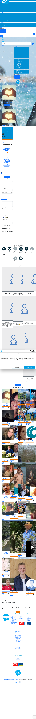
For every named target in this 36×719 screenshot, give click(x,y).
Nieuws (3, 14)
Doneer (20, 620)
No (10, 199)
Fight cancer (18, 47)
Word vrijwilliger (4, 9)
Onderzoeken (2, 22)
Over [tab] (30, 353)
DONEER (2, 28)
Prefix (2, 182)
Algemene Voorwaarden (11, 628)
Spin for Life (3, 8)
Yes (4, 199)
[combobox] (7, 192)
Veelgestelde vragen (5, 18)
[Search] (34, 34)
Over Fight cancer (4, 13)
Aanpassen (17, 367)
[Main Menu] (0, 79)
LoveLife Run (18, 60)
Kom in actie (16, 58)
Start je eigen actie (13, 616)
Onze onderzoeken (4, 25)
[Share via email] (2, 104)
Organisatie (3, 15)
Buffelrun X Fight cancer (5, 7)
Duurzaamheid (18, 51)
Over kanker (3, 24)
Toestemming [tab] (6, 353)
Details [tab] (18, 353)
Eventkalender (4, 10)
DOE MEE (3, 31)
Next (6, 215)
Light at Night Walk (19, 61)
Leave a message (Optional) (6, 200)
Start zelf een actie (19, 59)
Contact (3, 19)
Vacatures (3, 17)
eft (11, 217)
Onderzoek (3, 23)
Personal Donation (7, 177)
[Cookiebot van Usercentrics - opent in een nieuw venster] (31, 351)
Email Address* (4, 188)
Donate (3, 125)
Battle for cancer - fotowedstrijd (6, 20)
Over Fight (1, 12)
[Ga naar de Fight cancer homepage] (6, 617)
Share (6, 125)
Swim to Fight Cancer (5, 6)
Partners (17, 53)
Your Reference (4, 221)
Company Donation (7, 179)
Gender (3, 191)
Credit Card (5, 219)
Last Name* (3, 183)
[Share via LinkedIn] (3, 104)
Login (2, 36)
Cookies (17, 628)
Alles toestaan (29, 367)
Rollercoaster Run (4, 5)
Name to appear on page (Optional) (6, 208)
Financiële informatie (5, 16)
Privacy (5, 628)
